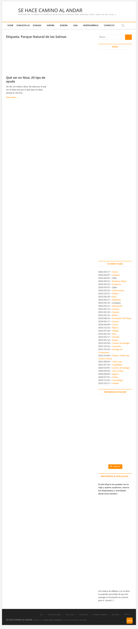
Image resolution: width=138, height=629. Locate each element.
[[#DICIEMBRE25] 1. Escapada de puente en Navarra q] (115, 452)
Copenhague (117, 380)
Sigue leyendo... (13, 97)
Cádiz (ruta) (117, 362)
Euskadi (37, 26)
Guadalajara (117, 365)
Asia (75, 26)
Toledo (115, 377)
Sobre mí (127, 614)
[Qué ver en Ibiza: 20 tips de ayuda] (27, 59)
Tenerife (115, 312)
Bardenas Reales (119, 281)
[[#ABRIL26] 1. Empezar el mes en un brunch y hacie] (105, 431)
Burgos (115, 340)
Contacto (109, 26)
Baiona (115, 328)
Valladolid (116, 300)
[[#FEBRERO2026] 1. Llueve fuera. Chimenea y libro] (125, 431)
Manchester (117, 306)
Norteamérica (90, 26)
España (50, 26)
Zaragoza (116, 275)
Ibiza (114, 334)
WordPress (58, 620)
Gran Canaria (117, 371)
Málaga (115, 331)
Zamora (115, 322)
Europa (64, 26)
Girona (115, 325)
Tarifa (114, 297)
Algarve (115, 374)
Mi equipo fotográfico (100, 614)
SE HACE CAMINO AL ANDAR (50, 10)
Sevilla (115, 272)
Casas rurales (70, 614)
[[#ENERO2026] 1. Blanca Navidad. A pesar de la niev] (105, 452)
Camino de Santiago (121, 343)
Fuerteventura (118, 291)
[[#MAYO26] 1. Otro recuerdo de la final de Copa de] (125, 410)
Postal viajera (83, 614)
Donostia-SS (23, 26)
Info (41, 614)
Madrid (115, 294)
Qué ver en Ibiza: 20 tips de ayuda (25, 79)
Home (10, 26)
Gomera (115, 309)
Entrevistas (115, 614)
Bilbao (115, 315)
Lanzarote (116, 346)
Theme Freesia (49, 620)
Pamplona (116, 284)
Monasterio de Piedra (121, 318)
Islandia (115, 383)
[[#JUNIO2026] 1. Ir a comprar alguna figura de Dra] (115, 410)
